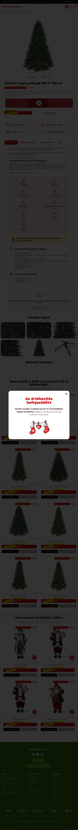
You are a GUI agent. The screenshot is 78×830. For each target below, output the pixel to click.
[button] (66, 393)
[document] (39, 415)
